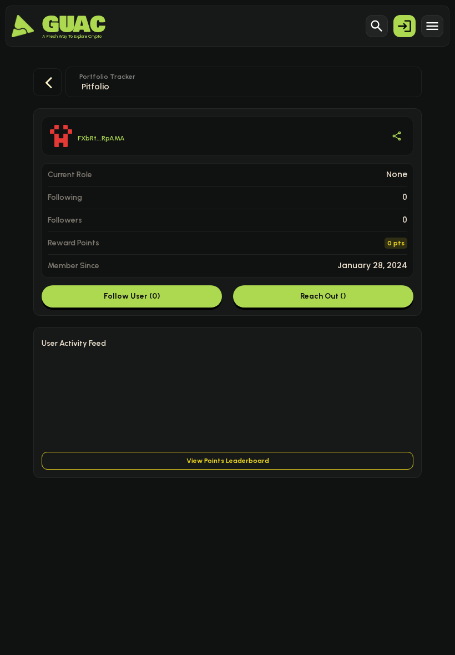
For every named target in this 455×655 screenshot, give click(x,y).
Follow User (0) (132, 296)
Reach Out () (323, 296)
